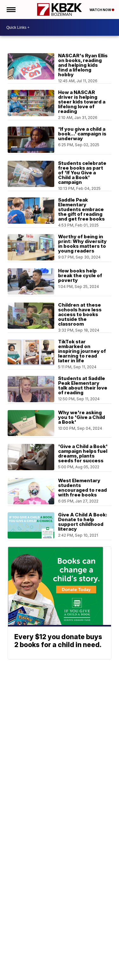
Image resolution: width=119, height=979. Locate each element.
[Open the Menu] (11, 9)
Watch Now (100, 10)
